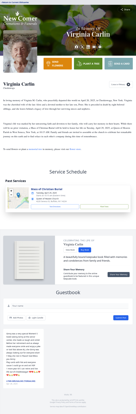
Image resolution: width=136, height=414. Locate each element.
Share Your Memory (118, 274)
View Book (70, 250)
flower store (75, 149)
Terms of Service (75, 402)
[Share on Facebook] (76, 47)
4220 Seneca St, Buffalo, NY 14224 (51, 201)
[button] (18, 195)
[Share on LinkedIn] (88, 47)
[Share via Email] (94, 47)
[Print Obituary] (99, 47)
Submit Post (121, 317)
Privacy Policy (60, 402)
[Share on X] (82, 47)
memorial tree (35, 149)
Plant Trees (104, 206)
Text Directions (55, 206)
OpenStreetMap (71, 406)
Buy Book (85, 250)
